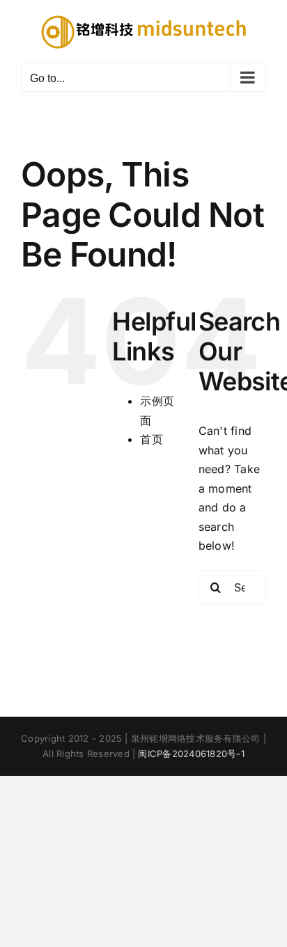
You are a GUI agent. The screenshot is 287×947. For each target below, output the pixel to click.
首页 (151, 439)
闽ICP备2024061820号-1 (191, 753)
